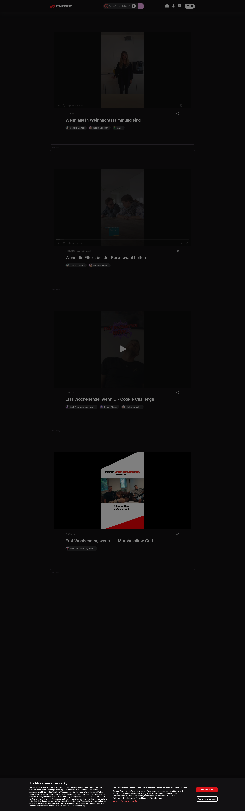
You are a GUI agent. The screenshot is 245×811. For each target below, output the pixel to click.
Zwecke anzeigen (207, 799)
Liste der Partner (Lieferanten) (126, 801)
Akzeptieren (207, 789)
